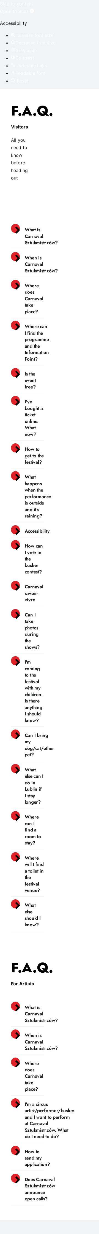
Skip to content (16, 3)
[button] (17, 11)
